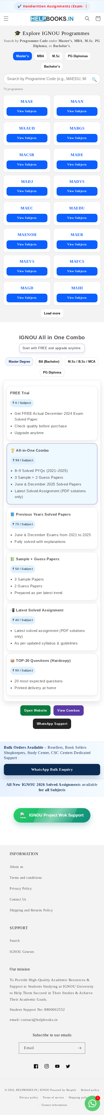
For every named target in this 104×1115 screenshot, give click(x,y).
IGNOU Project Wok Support (56, 815)
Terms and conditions (26, 878)
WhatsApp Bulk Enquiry (52, 769)
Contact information (54, 1104)
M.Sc (56, 56)
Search (15, 940)
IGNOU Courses (22, 952)
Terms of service (53, 1097)
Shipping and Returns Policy (31, 910)
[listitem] (27, 107)
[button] (6, 18)
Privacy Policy (21, 888)
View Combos (68, 710)
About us (16, 867)
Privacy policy (29, 1097)
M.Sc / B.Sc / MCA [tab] (81, 361)
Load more (52, 313)
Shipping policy (79, 1097)
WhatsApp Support (52, 724)
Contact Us (18, 899)
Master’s (22, 56)
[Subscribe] (79, 1048)
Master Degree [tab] (19, 361)
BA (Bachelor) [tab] (49, 361)
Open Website (35, 710)
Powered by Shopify (63, 1089)
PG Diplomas (78, 56)
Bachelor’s (52, 66)
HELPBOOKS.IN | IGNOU (32, 1089)
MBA (40, 56)
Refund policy (90, 1089)
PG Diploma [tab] (52, 372)
